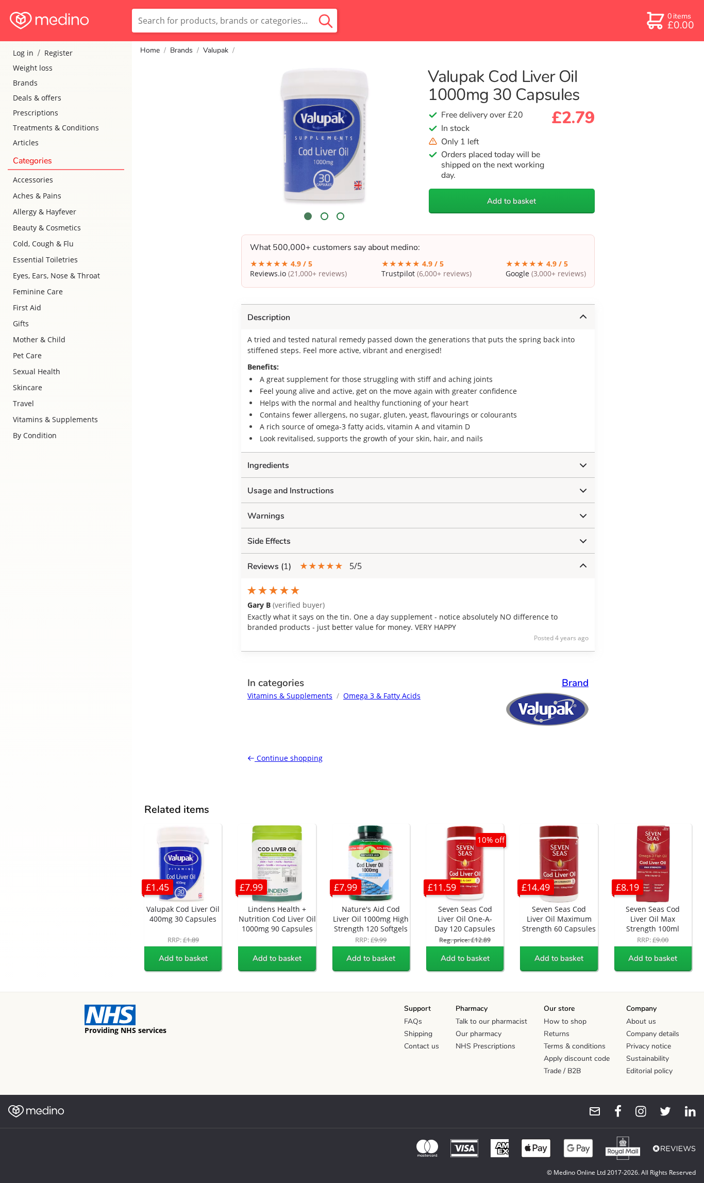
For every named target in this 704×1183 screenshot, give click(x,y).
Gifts (21, 323)
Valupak (215, 50)
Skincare (27, 387)
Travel (23, 403)
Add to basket (511, 201)
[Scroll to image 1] (308, 216)
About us (641, 1021)
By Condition (35, 435)
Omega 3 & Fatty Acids (382, 696)
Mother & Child (39, 339)
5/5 (304, 566)
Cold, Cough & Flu (43, 243)
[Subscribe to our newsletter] (590, 1111)
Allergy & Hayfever (44, 211)
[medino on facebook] (611, 1111)
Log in (23, 53)
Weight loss (33, 68)
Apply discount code (577, 1058)
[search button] (325, 20)
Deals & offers (37, 98)
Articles (26, 142)
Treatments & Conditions (56, 127)
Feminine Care (38, 291)
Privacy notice (648, 1046)
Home (150, 50)
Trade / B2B (562, 1071)
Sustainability (647, 1058)
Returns (556, 1034)
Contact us (421, 1046)
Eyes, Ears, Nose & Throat (56, 275)
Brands (25, 83)
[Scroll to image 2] (324, 216)
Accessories (33, 180)
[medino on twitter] (660, 1111)
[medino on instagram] (636, 1111)
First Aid (27, 307)
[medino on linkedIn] (685, 1111)
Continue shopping (289, 758)
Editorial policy (649, 1071)
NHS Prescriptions (485, 1046)
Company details (652, 1034)
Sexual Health (36, 371)
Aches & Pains (37, 196)
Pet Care (27, 355)
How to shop (565, 1021)
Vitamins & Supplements (55, 419)
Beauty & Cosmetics (47, 227)
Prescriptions (35, 113)
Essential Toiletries (45, 259)
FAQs (413, 1021)
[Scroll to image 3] (340, 216)
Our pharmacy (478, 1034)
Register (58, 53)
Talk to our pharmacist (491, 1021)
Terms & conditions (575, 1046)
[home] (65, 20)
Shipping (418, 1034)
